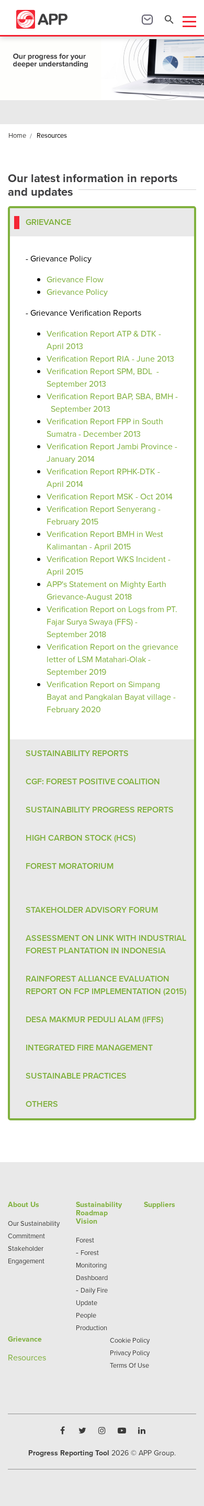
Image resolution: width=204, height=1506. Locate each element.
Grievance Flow (75, 279)
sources (32, 1357)
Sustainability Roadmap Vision (99, 1212)
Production (91, 1327)
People (86, 1315)
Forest (85, 1240)
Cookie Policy (130, 1340)
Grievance (48, 222)
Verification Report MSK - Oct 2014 (110, 496)
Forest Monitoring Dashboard (92, 1265)
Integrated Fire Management (89, 1048)
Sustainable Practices (76, 1076)
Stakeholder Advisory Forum (92, 910)
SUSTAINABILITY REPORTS (77, 753)
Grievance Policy (77, 291)
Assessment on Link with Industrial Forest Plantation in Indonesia (106, 944)
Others (42, 1104)
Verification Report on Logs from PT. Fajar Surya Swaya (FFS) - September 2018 (112, 621)
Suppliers (159, 1204)
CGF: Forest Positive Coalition (93, 781)
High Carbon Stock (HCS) (80, 838)
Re (13, 1357)
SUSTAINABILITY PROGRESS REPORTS (100, 810)
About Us (23, 1204)
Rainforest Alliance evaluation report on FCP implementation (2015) (106, 985)
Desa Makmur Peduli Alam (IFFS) (94, 1019)
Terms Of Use (129, 1365)
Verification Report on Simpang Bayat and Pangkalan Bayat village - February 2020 (111, 696)
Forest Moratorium (70, 866)
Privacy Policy (130, 1352)
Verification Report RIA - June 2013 (110, 358)
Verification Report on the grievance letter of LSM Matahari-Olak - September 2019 (112, 659)
